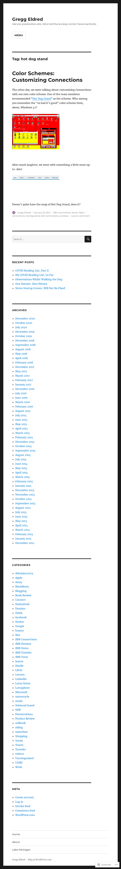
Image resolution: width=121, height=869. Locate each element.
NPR (18, 709)
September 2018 (25, 344)
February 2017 (24, 380)
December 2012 (24, 543)
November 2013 (25, 494)
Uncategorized (24, 758)
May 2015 (21, 424)
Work (81, 212)
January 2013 (23, 538)
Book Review (23, 595)
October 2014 (23, 446)
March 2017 (22, 375)
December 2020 (25, 318)
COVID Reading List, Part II (32, 270)
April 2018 (21, 358)
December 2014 (24, 441)
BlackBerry (22, 586)
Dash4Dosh (22, 604)
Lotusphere (22, 687)
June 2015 (21, 419)
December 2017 (24, 366)
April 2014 (21, 472)
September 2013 (25, 503)
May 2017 (21, 371)
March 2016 (22, 402)
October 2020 (23, 322)
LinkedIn (21, 679)
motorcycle (22, 696)
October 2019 (23, 336)
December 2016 (25, 388)
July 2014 (20, 459)
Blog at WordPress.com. (40, 859)
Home (16, 834)
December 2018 (24, 340)
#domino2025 (24, 573)
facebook (21, 617)
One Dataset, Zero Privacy (31, 283)
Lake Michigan (21, 849)
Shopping (21, 736)
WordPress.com (25, 814)
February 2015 (24, 437)
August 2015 (23, 410)
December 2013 (24, 490)
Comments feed (25, 810)
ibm (17, 635)
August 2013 (22, 507)
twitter (19, 753)
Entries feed (22, 806)
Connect (20, 599)
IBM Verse (21, 657)
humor (19, 630)
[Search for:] (48, 239)
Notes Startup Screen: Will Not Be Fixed (40, 288)
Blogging (21, 590)
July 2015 (20, 415)
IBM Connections (62, 212)
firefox (19, 621)
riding (19, 727)
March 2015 (22, 432)
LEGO (18, 670)
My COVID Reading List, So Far (34, 275)
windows (63, 216)
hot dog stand (33, 216)
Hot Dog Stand (41, 98)
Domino (20, 608)
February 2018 (24, 362)
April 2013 (21, 525)
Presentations (24, 714)
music (19, 701)
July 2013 (20, 512)
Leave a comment (80, 216)
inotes (19, 661)
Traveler (20, 749)
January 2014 (23, 485)
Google (19, 626)
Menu (18, 35)
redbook (20, 723)
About (16, 842)
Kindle (19, 665)
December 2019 (25, 331)
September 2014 (25, 450)
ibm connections (49, 216)
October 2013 (23, 499)
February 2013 (24, 534)
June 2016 (21, 397)
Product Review (25, 718)
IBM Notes (22, 648)
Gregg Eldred (27, 19)
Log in (19, 801)
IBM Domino (23, 643)
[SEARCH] (88, 239)
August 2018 (23, 349)
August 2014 (23, 455)
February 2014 (24, 481)
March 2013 (22, 529)
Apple (18, 577)
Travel (19, 745)
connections (18, 216)
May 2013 (21, 521)
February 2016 (24, 406)
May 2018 (21, 353)
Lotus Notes (22, 683)
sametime (21, 731)
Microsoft (21, 692)
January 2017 (23, 384)
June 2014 (21, 463)
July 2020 (21, 327)
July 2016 (21, 393)
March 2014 (22, 477)
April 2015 (21, 428)
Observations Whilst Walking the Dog (38, 279)
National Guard (24, 705)
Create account (24, 797)
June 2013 (21, 516)
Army (18, 582)
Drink (18, 612)
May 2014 (21, 468)
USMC (19, 762)
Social (75, 212)
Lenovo (20, 674)
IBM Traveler (23, 652)
